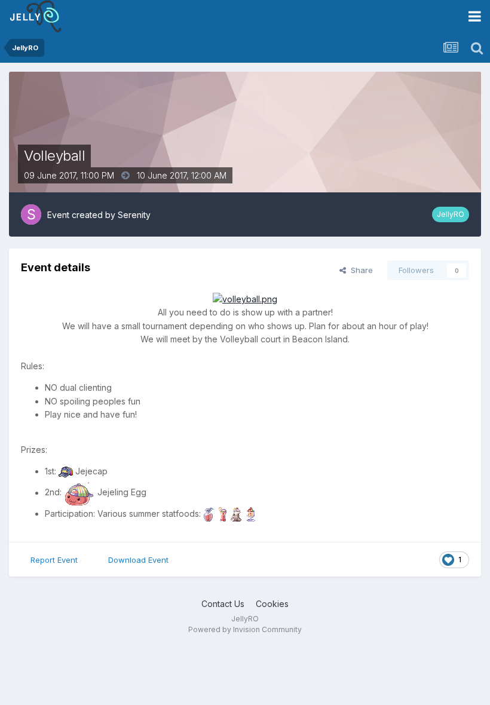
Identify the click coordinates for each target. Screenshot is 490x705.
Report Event (54, 560)
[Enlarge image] (245, 298)
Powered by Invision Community (245, 629)
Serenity (134, 215)
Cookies (272, 604)
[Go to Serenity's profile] (31, 214)
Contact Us (222, 604)
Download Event (138, 560)
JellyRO (450, 214)
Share (359, 270)
